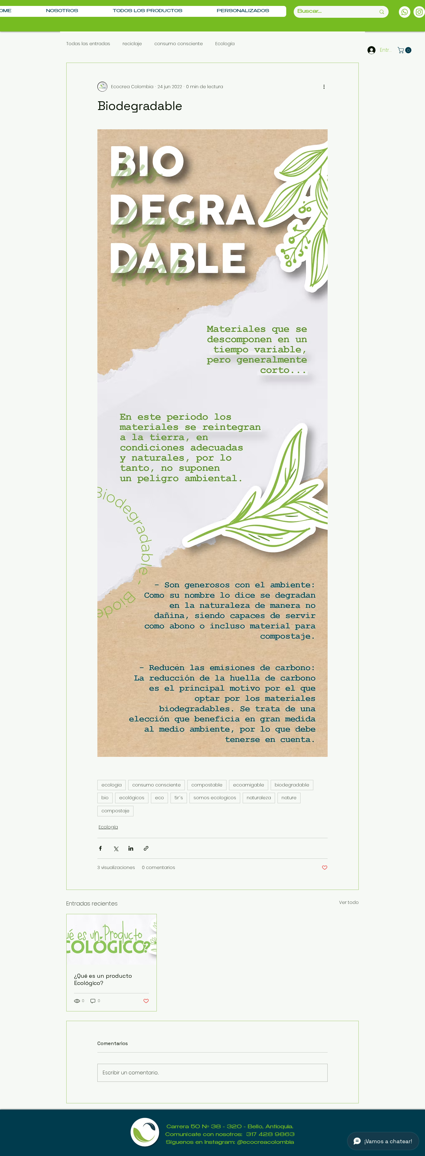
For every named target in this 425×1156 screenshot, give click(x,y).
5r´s (179, 798)
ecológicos (131, 798)
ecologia (111, 785)
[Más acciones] (324, 86)
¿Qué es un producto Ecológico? (103, 979)
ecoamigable (248, 785)
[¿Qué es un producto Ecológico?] (111, 939)
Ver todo (349, 902)
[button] (405, 50)
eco (159, 798)
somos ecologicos (215, 798)
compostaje (115, 811)
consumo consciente (178, 44)
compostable (206, 785)
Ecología (225, 44)
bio (105, 798)
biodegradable (292, 785)
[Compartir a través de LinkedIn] (131, 848)
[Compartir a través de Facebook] (100, 848)
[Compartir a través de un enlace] (146, 848)
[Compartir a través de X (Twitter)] (116, 848)
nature (289, 798)
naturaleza (259, 798)
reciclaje (132, 44)
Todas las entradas (88, 44)
